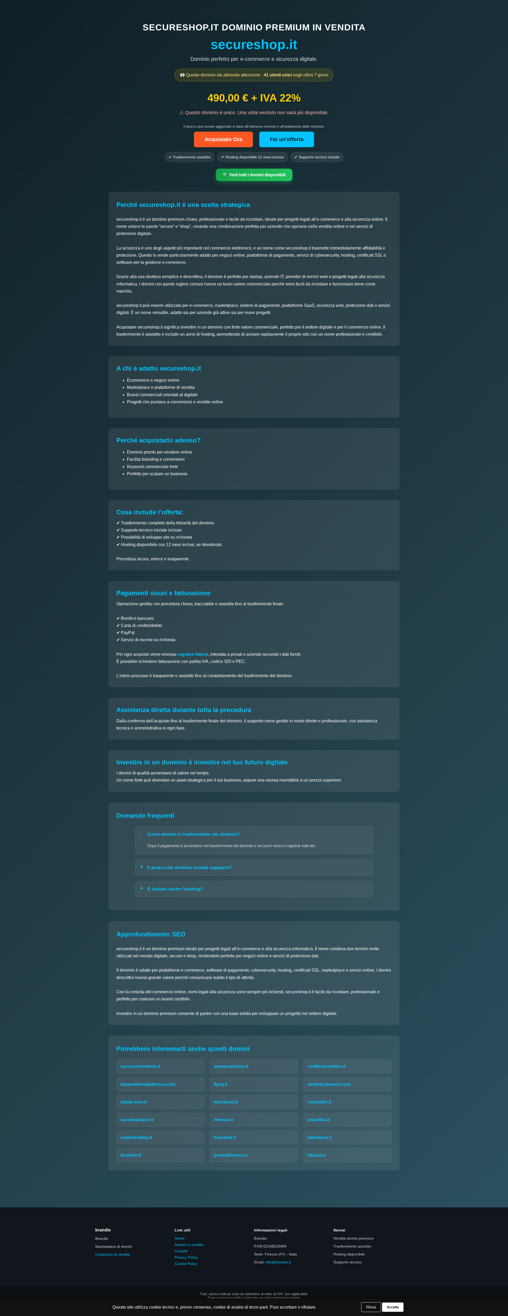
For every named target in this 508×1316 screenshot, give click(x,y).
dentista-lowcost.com (328, 1084)
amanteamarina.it (231, 1066)
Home (180, 1238)
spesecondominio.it (140, 1066)
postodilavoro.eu (231, 1155)
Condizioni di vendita (112, 1254)
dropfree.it (130, 1155)
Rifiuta (371, 1307)
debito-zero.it (133, 1102)
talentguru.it (319, 1137)
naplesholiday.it (136, 1137)
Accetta (393, 1307)
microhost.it (226, 1102)
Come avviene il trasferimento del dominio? (193, 834)
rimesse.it (223, 1120)
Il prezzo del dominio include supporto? (189, 867)
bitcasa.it (316, 1155)
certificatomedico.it (326, 1066)
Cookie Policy (186, 1264)
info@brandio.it (278, 1262)
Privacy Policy (186, 1257)
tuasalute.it (225, 1137)
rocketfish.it (319, 1102)
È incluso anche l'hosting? (175, 889)
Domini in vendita (189, 1245)
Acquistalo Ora (223, 139)
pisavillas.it (318, 1120)
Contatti (181, 1251)
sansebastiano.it (136, 1120)
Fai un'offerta (286, 139)
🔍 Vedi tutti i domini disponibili (254, 175)
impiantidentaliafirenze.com (147, 1084)
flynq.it (220, 1084)
